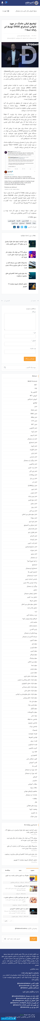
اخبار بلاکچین (33, 464)
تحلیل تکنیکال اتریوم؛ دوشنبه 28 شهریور (25, 860)
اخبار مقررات (33, 550)
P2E (36, 388)
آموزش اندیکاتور (32, 399)
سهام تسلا (34, 665)
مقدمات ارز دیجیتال (31, 795)
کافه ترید (34, 752)
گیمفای (35, 777)
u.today (30, 217)
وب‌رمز (22, 1015)
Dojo (34, 223)
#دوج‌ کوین (11, 221)
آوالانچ (35, 403)
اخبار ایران (34, 453)
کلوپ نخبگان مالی (32, 759)
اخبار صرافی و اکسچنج (30, 525)
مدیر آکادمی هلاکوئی (15, 882)
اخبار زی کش (33, 511)
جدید (20, 870)
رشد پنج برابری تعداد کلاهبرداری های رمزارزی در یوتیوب (21, 854)
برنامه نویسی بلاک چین (30, 583)
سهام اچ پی (33, 647)
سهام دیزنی (34, 673)
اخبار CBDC (33, 414)
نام (34, 333)
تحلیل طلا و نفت (32, 608)
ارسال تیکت (32, 977)
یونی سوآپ (33, 816)
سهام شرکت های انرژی (30, 676)
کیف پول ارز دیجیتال (31, 770)
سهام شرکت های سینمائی (29, 687)
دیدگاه (34, 312)
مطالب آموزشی (32, 784)
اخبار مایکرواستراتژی (31, 547)
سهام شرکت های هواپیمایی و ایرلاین (26, 694)
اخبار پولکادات (33, 475)
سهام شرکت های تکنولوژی (29, 683)
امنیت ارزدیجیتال (32, 575)
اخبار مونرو (34, 554)
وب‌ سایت (33, 348)
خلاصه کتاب (33, 622)
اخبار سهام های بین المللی (29, 514)
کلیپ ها (34, 766)
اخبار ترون (34, 489)
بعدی (6, 921)
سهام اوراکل (33, 655)
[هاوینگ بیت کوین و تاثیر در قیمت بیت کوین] (33, 878)
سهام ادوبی (34, 651)
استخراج (22, 223)
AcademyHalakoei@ (24, 983)
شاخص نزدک (33, 726)
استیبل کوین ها (32, 572)
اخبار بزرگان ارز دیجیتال (30, 460)
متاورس (35, 780)
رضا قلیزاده (15, 905)
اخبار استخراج (26, 38)
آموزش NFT (33, 396)
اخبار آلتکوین (33, 428)
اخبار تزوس (34, 493)
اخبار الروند (34, 446)
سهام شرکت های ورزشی (30, 698)
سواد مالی (34, 716)
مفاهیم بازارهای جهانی (30, 791)
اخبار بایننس (33, 457)
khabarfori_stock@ (19, 1005)
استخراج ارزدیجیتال (11, 38)
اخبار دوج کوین (19, 38)
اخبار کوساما (33, 539)
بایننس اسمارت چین (31, 579)
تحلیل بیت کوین (32, 597)
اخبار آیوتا (34, 432)
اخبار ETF (34, 421)
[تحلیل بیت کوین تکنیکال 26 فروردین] (33, 911)
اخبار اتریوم (34, 435)
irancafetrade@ (24, 986)
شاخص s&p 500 (32, 719)
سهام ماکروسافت (32, 712)
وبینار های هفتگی (32, 806)
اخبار (35, 406)
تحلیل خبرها (33, 601)
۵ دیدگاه (22, 882)
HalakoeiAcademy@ (21, 928)
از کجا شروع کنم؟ (32, 561)
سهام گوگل (34, 708)
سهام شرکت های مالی (30, 691)
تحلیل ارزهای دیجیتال (30, 593)
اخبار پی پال (33, 478)
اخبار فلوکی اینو (32, 532)
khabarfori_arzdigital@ (18, 1003)
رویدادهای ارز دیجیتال (30, 633)
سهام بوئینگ (33, 658)
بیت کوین (15, 223)
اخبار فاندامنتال (32, 529)
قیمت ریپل (34, 741)
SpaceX (28, 223)
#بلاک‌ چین (25, 221)
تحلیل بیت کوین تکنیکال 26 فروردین (19, 909)
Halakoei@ (24, 988)
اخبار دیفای (34, 504)
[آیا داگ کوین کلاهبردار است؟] (33, 888)
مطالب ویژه (33, 788)
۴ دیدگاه (18, 894)
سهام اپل (34, 644)
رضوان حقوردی (15, 916)
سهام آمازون (33, 640)
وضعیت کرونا (33, 809)
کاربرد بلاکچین (33, 748)
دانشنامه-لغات (33, 626)
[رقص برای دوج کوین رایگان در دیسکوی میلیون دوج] (33, 900)
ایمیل (33, 341)
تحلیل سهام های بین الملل (29, 604)
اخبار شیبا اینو (33, 522)
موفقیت (35, 798)
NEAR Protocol (32, 381)
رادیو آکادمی (33, 629)
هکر (36, 802)
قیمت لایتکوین (32, 744)
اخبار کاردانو (33, 536)
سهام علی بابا (33, 701)
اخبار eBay (34, 417)
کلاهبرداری (34, 755)
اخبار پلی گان (33, 471)
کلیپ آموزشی (33, 762)
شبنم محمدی (20, 36)
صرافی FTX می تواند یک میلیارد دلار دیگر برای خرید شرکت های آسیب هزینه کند (22, 839)
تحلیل (35, 590)
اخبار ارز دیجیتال (32, 38)
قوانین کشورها (33, 737)
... (14, 894)
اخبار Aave (34, 410)
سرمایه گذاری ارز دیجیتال (29, 637)
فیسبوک (34, 730)
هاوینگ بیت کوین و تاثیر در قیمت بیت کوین (17, 876)
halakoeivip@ (24, 1007)
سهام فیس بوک (32, 705)
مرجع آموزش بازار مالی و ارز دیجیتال (26, 11)
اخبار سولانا (34, 518)
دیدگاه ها (7, 870)
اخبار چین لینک (32, 496)
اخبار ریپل (34, 507)
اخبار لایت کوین (32, 543)
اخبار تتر (34, 482)
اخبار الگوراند (33, 450)
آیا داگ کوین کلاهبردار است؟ (21, 886)
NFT (35, 385)
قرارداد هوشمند (32, 734)
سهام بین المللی (32, 662)
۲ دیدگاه (21, 916)
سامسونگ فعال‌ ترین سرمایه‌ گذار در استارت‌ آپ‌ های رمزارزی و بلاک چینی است (22, 847)
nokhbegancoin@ (18, 1001)
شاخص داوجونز (32, 723)
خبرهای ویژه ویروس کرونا (29, 619)
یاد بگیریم (34, 813)
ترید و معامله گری (32, 615)
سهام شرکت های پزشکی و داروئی (27, 680)
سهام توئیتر (33, 669)
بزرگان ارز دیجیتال (32, 586)
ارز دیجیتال (34, 557)
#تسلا (18, 221)
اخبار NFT (34, 424)
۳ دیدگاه (19, 905)
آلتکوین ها (34, 392)
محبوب (32, 870)
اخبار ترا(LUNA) (32, 486)
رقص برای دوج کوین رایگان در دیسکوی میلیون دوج (15, 897)
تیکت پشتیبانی (16, 975)
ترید (36, 611)
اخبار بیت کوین (32, 468)
